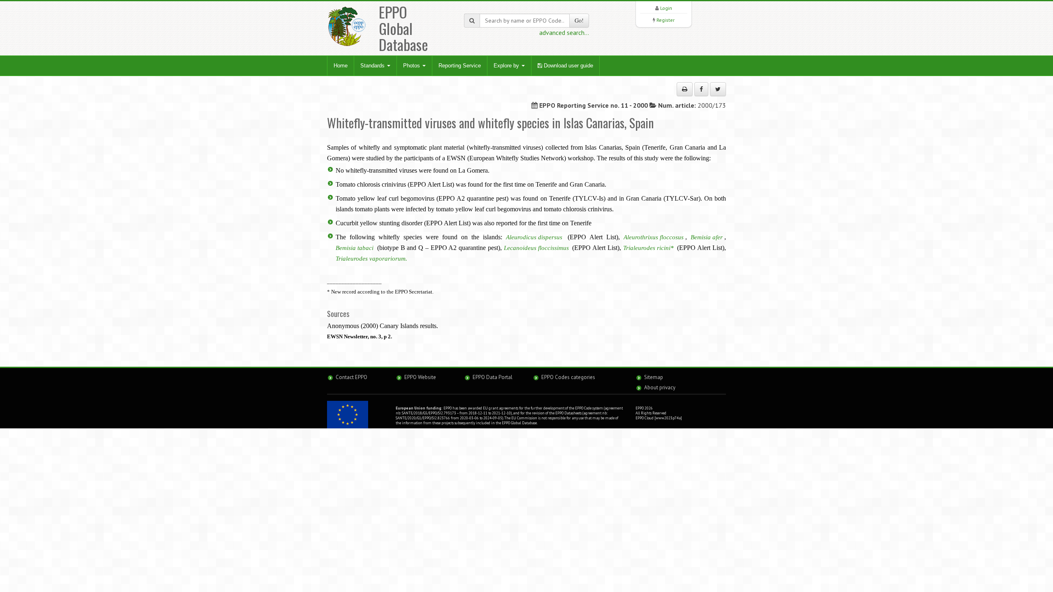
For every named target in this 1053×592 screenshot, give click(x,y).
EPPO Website (420, 377)
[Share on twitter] (718, 89)
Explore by (507, 65)
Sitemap (653, 377)
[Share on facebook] (701, 89)
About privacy (659, 387)
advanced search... (564, 32)
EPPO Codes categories (568, 377)
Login (666, 8)
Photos (412, 65)
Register (665, 20)
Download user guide (567, 65)
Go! (579, 20)
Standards (373, 65)
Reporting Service (459, 65)
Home (341, 65)
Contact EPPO (351, 377)
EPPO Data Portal (493, 377)
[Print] (685, 89)
